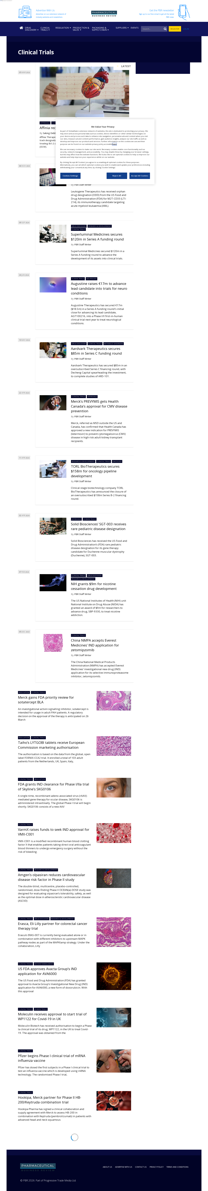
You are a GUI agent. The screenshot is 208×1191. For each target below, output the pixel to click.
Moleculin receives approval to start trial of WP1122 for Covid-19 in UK (52, 1016)
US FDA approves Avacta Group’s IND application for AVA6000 (47, 971)
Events (135, 27)
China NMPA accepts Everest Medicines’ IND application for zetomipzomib (95, 645)
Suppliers (121, 27)
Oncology (117, 461)
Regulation (62, 27)
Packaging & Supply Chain (99, 28)
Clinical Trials (45, 28)
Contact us (141, 1167)
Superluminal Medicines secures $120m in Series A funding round (97, 236)
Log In (186, 29)
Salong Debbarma (52, 133)
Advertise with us (123, 1167)
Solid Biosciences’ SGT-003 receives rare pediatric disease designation (98, 526)
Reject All (117, 176)
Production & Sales (81, 28)
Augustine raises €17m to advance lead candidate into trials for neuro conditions (99, 288)
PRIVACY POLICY (157, 1167)
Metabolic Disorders (113, 344)
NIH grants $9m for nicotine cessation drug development (94, 586)
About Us (107, 1167)
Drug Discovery (30, 28)
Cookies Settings (70, 176)
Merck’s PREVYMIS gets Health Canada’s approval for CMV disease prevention (99, 406)
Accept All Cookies (139, 176)
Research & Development (99, 226)
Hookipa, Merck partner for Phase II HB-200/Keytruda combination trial (49, 1099)
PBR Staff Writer (82, 184)
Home (21, 27)
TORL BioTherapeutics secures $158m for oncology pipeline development (95, 471)
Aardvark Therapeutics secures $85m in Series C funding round (96, 351)
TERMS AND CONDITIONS (177, 1167)
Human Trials (78, 279)
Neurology (91, 279)
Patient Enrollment (44, 964)
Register (175, 29)
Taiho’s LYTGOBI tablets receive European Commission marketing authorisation (51, 745)
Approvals (45, 123)
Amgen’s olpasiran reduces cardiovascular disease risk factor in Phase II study (51, 877)
